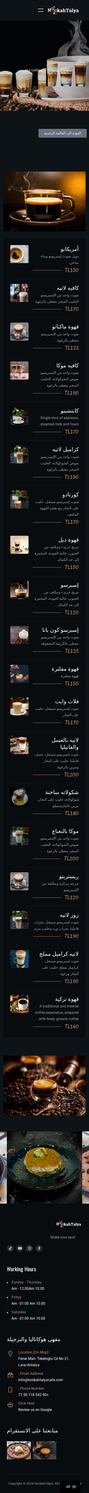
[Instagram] (29, 1248)
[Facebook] (39, 1248)
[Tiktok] (10, 1248)
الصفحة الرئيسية (62, 70)
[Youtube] (19, 1248)
